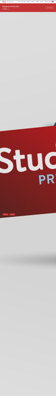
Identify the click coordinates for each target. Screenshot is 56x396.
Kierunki (28, 1)
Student (37, 1)
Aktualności (23, 1)
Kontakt (46, 1)
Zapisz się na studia (49, 7)
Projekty (41, 1)
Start (19, 1)
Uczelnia (32, 1)
